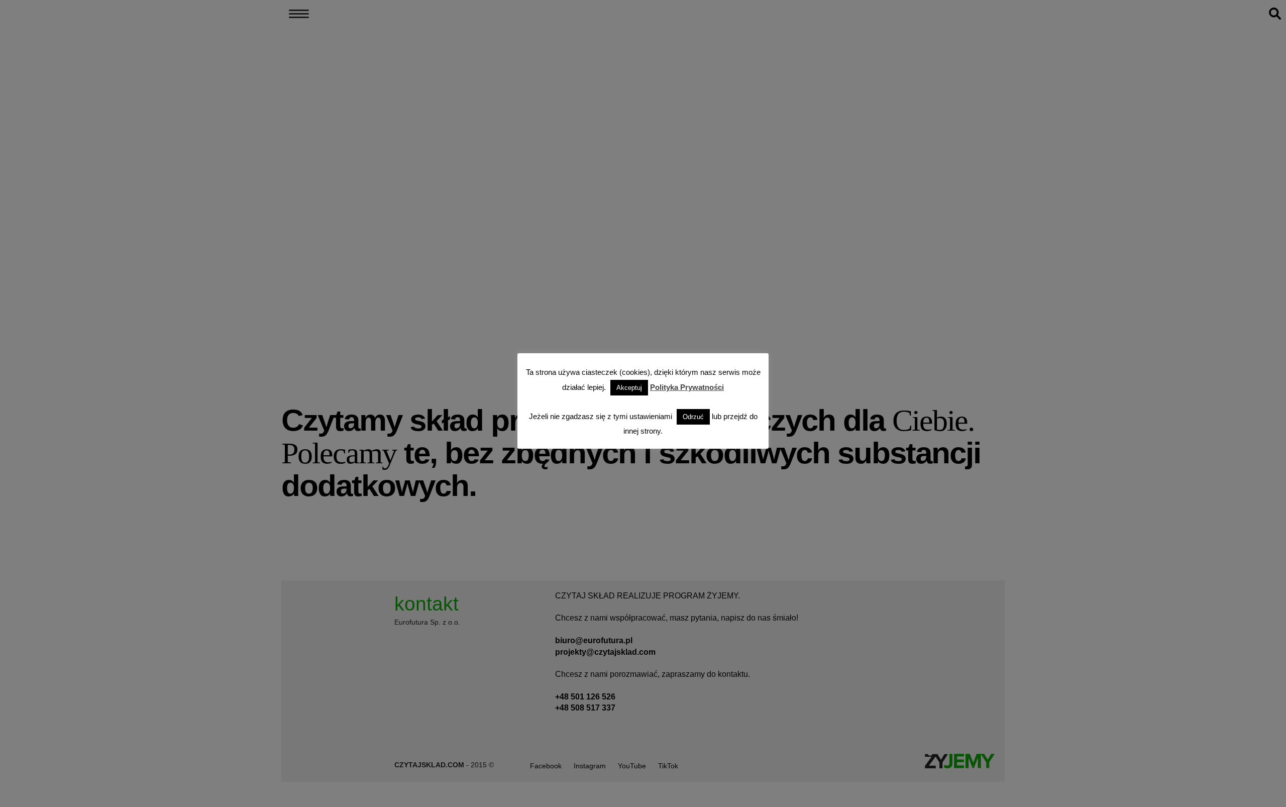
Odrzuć (693, 417)
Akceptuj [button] (629, 387)
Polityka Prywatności (687, 387)
